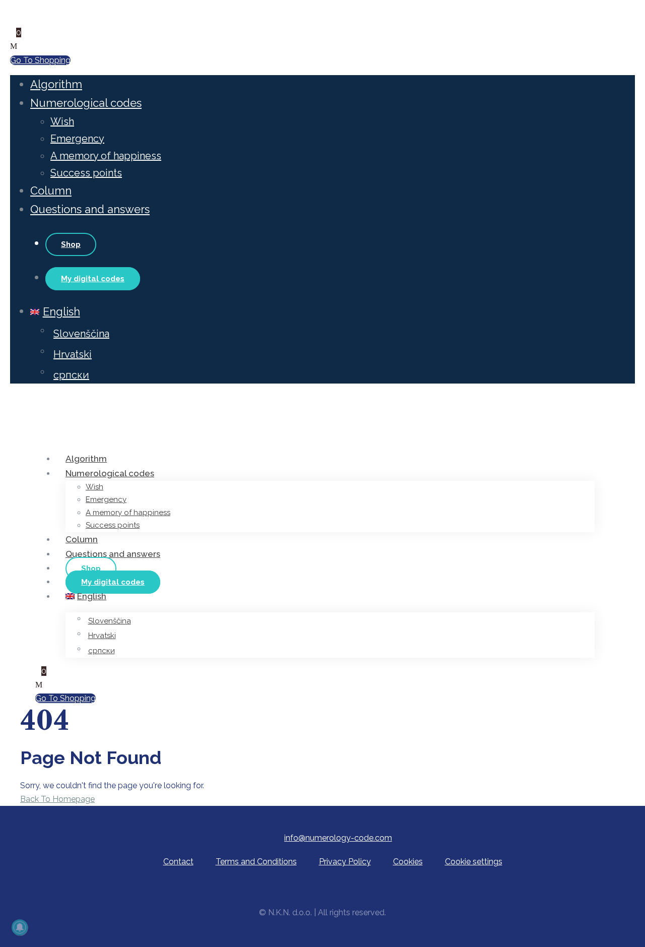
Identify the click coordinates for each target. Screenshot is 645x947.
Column (51, 190)
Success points (86, 173)
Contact (178, 861)
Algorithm (56, 84)
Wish (62, 121)
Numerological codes (86, 102)
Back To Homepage (57, 799)
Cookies (408, 861)
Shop (71, 244)
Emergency (77, 139)
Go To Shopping (40, 60)
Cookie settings (473, 861)
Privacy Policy (345, 861)
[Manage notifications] (20, 927)
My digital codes (92, 278)
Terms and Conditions (256, 861)
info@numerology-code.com (338, 838)
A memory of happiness (105, 156)
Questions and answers (90, 209)
